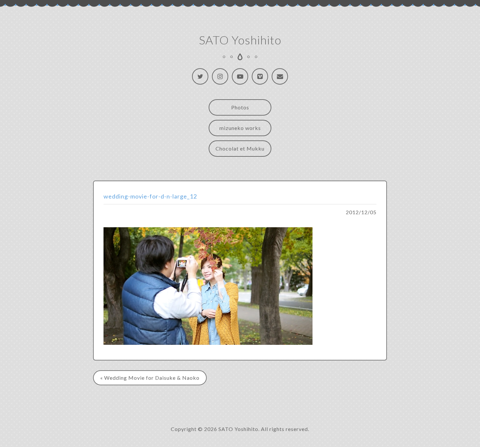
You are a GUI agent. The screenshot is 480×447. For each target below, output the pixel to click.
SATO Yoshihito (240, 40)
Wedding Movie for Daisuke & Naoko (152, 378)
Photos (240, 107)
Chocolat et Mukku (240, 148)
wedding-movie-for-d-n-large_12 (150, 196)
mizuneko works (240, 128)
